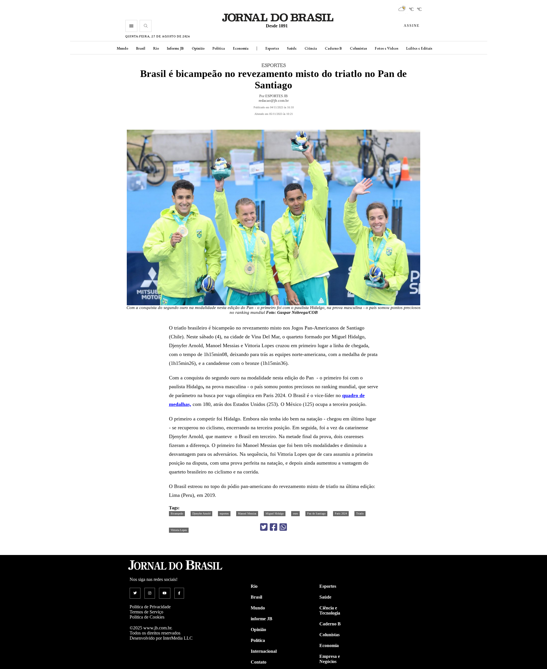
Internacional (264, 651)
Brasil (140, 48)
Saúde (292, 48)
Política (219, 48)
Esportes (272, 48)
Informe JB (175, 48)
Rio (156, 48)
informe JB (261, 618)
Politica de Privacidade (150, 606)
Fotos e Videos (386, 48)
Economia (240, 48)
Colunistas (358, 48)
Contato (258, 662)
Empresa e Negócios (329, 659)
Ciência (311, 48)
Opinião (198, 48)
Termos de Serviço (146, 611)
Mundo (122, 48)
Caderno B (333, 48)
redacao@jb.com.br (274, 100)
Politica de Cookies (147, 617)
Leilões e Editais (419, 48)
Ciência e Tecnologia (329, 610)
